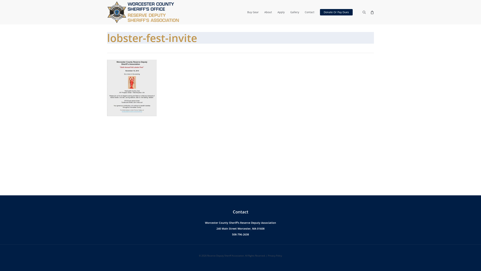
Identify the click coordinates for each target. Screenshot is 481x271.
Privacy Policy (275, 255)
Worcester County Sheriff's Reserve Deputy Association (240, 223)
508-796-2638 (240, 234)
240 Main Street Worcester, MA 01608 (240, 228)
